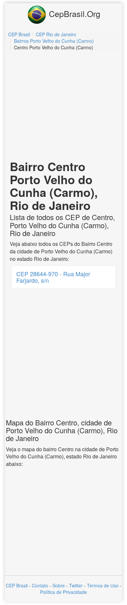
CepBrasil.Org (73, 13)
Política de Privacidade (63, 592)
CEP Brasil (17, 585)
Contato (40, 585)
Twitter (76, 585)
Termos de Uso (103, 585)
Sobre (58, 585)
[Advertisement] (63, 109)
